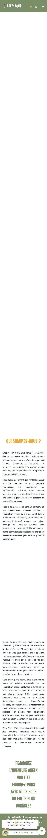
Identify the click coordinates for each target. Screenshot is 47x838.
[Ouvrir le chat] (5, 833)
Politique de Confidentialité (23, 833)
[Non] (43, 826)
